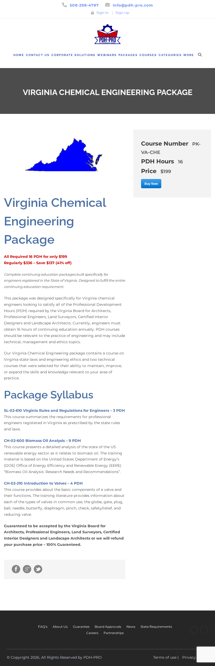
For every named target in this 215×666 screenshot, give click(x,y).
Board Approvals (108, 627)
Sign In (102, 12)
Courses (148, 55)
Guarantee (81, 627)
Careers (92, 633)
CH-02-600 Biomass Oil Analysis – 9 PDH (42, 440)
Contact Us (38, 55)
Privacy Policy (195, 657)
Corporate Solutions (73, 55)
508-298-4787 (84, 5)
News (130, 627)
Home (18, 55)
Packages (128, 55)
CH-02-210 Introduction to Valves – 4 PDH (43, 483)
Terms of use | (166, 657)
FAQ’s (42, 627)
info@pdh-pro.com (133, 5)
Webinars (107, 55)
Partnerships (114, 633)
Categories (170, 55)
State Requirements (156, 627)
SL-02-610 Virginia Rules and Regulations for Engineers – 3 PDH (64, 410)
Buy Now (151, 184)
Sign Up (122, 12)
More (189, 55)
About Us (60, 627)
